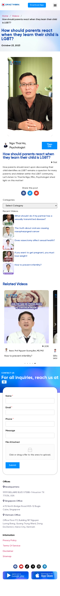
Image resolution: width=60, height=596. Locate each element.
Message (10, 430)
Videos (15, 16)
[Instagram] (39, 566)
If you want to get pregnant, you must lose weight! (34, 254)
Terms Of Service (11, 546)
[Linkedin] (45, 566)
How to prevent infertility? (28, 265)
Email (9, 407)
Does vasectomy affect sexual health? (35, 240)
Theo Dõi (49, 145)
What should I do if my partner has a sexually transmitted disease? (33, 217)
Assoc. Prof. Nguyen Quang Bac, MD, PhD (26, 351)
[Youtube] (21, 566)
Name (9, 396)
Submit (12, 465)
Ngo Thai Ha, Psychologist (17, 145)
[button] (55, 5)
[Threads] (33, 566)
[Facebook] (15, 566)
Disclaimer (8, 551)
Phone (10, 419)
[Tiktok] (27, 566)
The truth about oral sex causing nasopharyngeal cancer (32, 230)
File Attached (13, 442)
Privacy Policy (9, 540)
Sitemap (7, 556)
